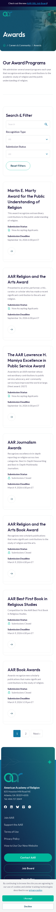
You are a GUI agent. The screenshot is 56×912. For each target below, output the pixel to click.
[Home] (4, 45)
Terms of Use (11, 831)
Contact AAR (28, 857)
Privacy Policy (12, 838)
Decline (28, 906)
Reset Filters (18, 165)
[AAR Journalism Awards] (11, 499)
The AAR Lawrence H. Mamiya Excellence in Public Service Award (27, 360)
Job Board (28, 868)
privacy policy (35, 890)
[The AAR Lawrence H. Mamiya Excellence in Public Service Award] (11, 417)
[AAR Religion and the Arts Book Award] (11, 573)
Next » (36, 733)
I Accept (28, 898)
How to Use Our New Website (21, 845)
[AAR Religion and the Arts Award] (11, 329)
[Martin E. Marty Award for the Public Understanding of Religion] (11, 251)
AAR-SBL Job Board (37, 3)
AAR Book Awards (24, 669)
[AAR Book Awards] (11, 713)
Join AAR (9, 817)
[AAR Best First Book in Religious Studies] (11, 644)
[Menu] (51, 14)
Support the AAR (13, 824)
